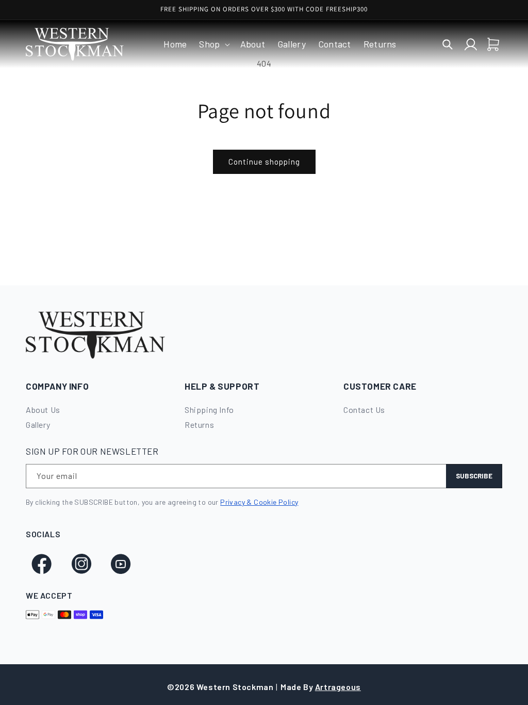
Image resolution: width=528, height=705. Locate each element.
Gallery (38, 424)
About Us (43, 409)
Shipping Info (209, 409)
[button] (213, 44)
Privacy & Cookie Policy (259, 502)
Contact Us (364, 409)
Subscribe (474, 476)
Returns (199, 424)
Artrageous (338, 687)
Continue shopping (264, 161)
